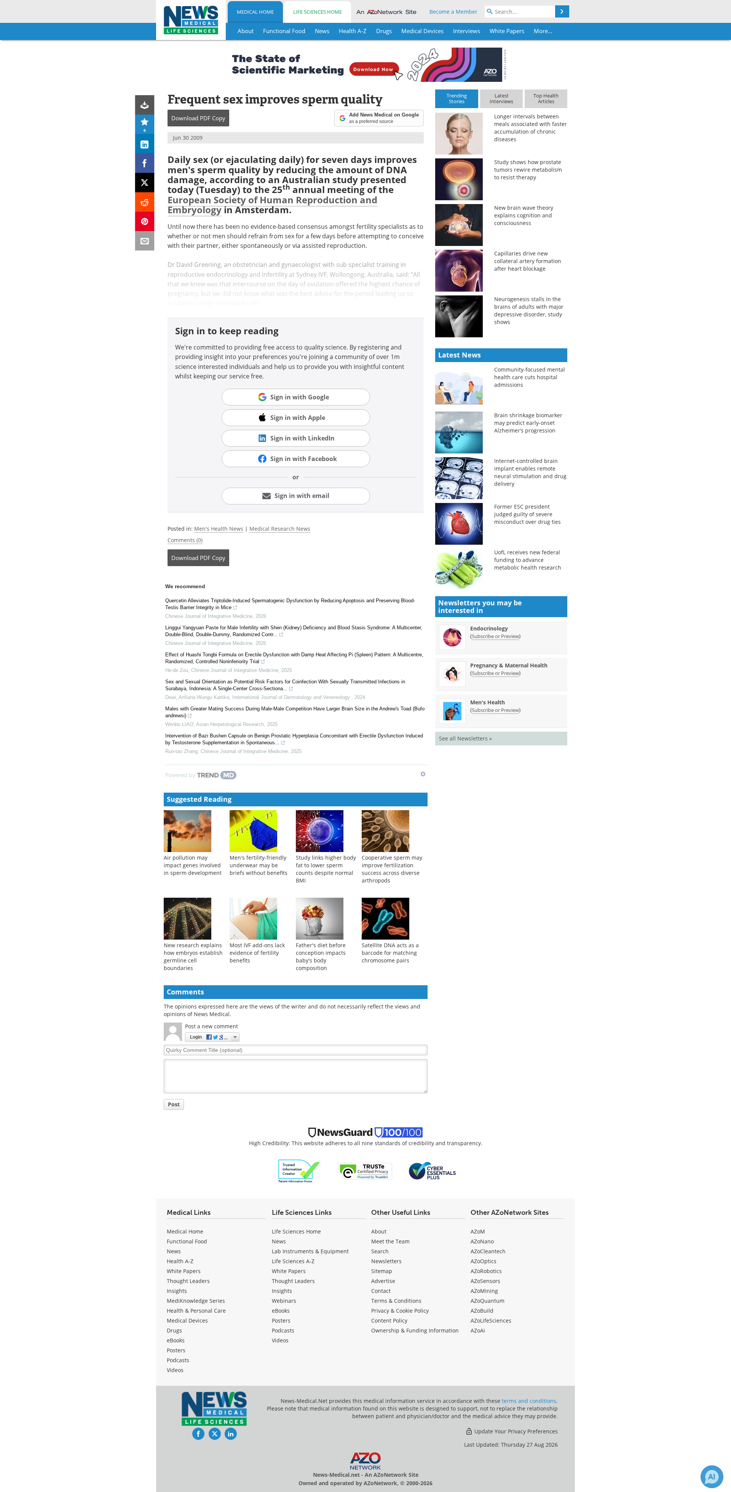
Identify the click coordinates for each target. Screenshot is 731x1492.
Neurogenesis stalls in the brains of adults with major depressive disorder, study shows (528, 310)
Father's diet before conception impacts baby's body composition (321, 956)
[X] (145, 182)
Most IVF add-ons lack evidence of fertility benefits (257, 952)
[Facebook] (145, 163)
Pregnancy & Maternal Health (508, 665)
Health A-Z (180, 1261)
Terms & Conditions (396, 1300)
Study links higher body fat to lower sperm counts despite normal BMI (326, 869)
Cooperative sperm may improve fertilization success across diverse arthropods (392, 869)
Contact (381, 1290)
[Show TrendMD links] (423, 774)
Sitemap (381, 1271)
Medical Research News (279, 528)
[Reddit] (145, 202)
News (174, 1251)
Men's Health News (218, 528)
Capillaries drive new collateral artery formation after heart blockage (527, 261)
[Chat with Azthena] (712, 1476)
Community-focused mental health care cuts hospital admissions (529, 377)
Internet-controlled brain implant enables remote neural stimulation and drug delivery (530, 472)
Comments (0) (185, 540)
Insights (177, 1290)
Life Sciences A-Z (293, 1261)
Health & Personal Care (196, 1310)
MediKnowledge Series (196, 1300)
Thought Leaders (188, 1281)
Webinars (284, 1300)
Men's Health (487, 702)
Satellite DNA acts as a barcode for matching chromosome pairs (390, 952)
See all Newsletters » (465, 738)
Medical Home (255, 11)
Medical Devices (187, 1320)
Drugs (174, 1330)
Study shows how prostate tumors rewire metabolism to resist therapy (528, 169)
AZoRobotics (486, 1271)
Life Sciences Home (317, 11)
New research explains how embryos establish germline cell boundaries (193, 956)
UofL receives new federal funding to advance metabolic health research (527, 560)
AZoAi (478, 1330)
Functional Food (187, 1241)
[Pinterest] (145, 221)
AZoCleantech (488, 1251)
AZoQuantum (487, 1300)
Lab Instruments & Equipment (310, 1251)
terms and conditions (529, 1400)
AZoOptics (483, 1261)
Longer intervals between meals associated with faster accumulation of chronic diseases (530, 128)
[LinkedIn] (145, 143)
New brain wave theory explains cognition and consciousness (523, 215)
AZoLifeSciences (491, 1320)
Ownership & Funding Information (415, 1330)
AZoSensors (485, 1281)
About (378, 1231)
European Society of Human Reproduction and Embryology (272, 204)
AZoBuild (482, 1310)
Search (380, 1251)
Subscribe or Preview (495, 636)
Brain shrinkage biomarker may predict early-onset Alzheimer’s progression (528, 423)
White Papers (184, 1271)
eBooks (176, 1340)
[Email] (145, 241)
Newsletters (386, 1261)
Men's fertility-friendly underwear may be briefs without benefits (258, 865)
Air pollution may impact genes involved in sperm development (193, 865)
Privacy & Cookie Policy (400, 1310)
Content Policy (389, 1320)
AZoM (478, 1231)
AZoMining (484, 1290)
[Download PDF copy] (145, 105)
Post (174, 1104)
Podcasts (178, 1360)
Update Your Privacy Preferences (515, 1431)
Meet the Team (390, 1241)
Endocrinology (489, 628)
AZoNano (482, 1241)
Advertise (383, 1281)
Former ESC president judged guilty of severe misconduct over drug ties (527, 514)
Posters (176, 1350)
